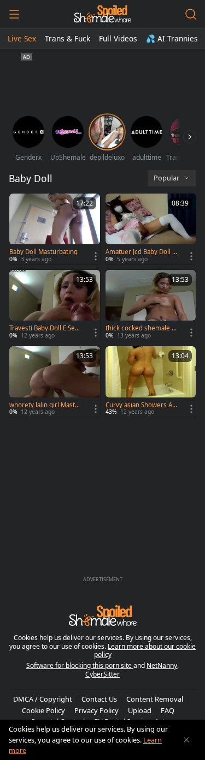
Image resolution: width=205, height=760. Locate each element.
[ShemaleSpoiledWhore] (102, 14)
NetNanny (162, 665)
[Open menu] (14, 14)
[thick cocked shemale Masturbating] (151, 305)
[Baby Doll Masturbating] (54, 229)
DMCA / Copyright (42, 699)
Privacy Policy (96, 710)
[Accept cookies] (186, 740)
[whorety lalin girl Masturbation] (54, 381)
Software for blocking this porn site (79, 665)
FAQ (167, 710)
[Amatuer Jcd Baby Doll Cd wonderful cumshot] (151, 229)
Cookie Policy (43, 710)
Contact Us (99, 699)
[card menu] (95, 256)
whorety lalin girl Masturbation (45, 405)
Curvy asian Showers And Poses (141, 405)
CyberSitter (102, 674)
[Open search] (191, 14)
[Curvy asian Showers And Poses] (151, 381)
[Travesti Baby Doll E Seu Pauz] (54, 305)
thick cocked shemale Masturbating (141, 328)
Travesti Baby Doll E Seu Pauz (44, 328)
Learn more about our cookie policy (145, 651)
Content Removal (154, 699)
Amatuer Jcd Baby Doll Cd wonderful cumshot (141, 252)
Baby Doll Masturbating (43, 252)
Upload (139, 710)
